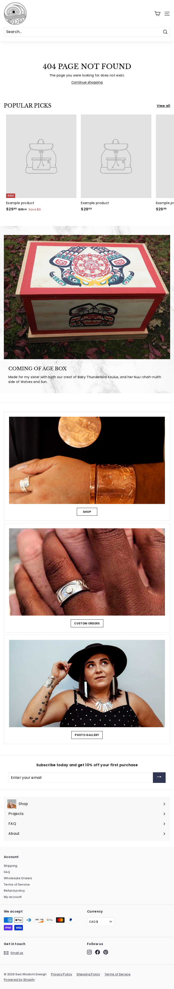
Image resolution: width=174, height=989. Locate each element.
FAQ (7, 872)
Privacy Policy (61, 974)
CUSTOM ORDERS (87, 623)
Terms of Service (17, 884)
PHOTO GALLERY (87, 735)
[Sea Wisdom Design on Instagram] (89, 952)
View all (163, 106)
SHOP (87, 512)
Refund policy (14, 890)
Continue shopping (87, 82)
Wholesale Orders (18, 878)
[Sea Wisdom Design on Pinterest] (105, 952)
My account (13, 897)
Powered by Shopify (19, 980)
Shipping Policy (88, 974)
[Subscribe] (159, 777)
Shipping (10, 866)
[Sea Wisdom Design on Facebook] (97, 952)
